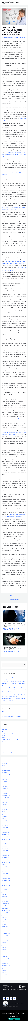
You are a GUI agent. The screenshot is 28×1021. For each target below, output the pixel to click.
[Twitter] (7, 998)
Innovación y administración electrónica (12, 37)
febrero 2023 (5, 827)
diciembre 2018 (5, 931)
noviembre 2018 (6, 933)
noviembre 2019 (6, 905)
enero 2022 (5, 853)
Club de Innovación (7, 748)
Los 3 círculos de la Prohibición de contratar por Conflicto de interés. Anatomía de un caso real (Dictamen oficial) (14, 689)
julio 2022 (4, 843)
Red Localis (4, 729)
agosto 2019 (5, 912)
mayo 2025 (4, 784)
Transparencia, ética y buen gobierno (11, 716)
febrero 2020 (5, 901)
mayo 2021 (4, 866)
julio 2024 (4, 802)
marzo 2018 (5, 951)
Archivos (5, 760)
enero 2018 (4, 956)
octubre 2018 (5, 935)
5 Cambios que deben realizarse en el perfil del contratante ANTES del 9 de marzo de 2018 (14, 154)
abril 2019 (4, 921)
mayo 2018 (4, 947)
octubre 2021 (5, 859)
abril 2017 (4, 977)
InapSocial (4, 743)
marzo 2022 (5, 848)
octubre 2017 (5, 963)
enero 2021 (4, 876)
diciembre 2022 (6, 832)
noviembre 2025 (6, 770)
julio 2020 (4, 889)
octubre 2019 (5, 908)
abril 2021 (4, 869)
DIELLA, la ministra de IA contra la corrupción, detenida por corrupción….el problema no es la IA (13, 683)
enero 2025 (5, 793)
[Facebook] (4, 998)
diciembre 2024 (6, 795)
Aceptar (11, 1018)
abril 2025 (4, 786)
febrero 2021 (5, 873)
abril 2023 (4, 823)
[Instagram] (11, 998)
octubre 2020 (5, 882)
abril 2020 (4, 896)
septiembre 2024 (6, 800)
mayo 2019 (4, 919)
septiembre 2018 (6, 938)
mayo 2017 (4, 974)
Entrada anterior (14, 595)
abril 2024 (4, 804)
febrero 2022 (5, 850)
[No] (26, 1015)
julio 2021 (4, 864)
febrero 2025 (5, 790)
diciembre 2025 (6, 767)
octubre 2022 (5, 836)
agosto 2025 (5, 777)
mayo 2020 (4, 894)
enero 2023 (5, 830)
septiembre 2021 (6, 862)
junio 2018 (4, 944)
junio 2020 (4, 892)
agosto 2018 (5, 940)
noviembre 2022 (6, 834)
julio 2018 (4, 942)
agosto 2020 (5, 887)
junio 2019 (4, 917)
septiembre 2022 (6, 839)
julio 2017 (4, 970)
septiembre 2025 (6, 774)
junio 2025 (4, 781)
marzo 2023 (5, 825)
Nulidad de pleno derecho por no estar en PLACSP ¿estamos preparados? (14, 172)
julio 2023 (4, 816)
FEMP (3, 735)
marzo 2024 (5, 807)
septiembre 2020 (6, 885)
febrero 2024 (5, 809)
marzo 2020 (5, 899)
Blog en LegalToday (7, 752)
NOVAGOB (4, 746)
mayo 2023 (4, 820)
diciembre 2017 (5, 958)
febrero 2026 (5, 763)
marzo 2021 (5, 871)
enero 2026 (5, 765)
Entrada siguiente (14, 599)
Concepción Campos (10, 2)
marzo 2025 (5, 788)
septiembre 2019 (6, 910)
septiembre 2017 (6, 965)
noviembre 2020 (6, 880)
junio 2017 (4, 972)
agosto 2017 (5, 967)
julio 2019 (4, 915)
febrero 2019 (5, 926)
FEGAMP (4, 737)
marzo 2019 (5, 924)
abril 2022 (4, 846)
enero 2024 (5, 811)
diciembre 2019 (5, 903)
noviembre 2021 (6, 857)
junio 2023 (4, 818)
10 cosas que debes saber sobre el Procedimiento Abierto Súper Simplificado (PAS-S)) (14, 269)
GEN (3, 731)
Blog (4, 628)
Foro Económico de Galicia (8, 733)
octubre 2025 (5, 772)
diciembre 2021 (5, 855)
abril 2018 (4, 949)
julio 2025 (4, 779)
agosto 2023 (5, 813)
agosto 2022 (5, 841)
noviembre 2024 (6, 797)
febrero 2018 (5, 954)
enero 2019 (4, 928)
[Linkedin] (14, 998)
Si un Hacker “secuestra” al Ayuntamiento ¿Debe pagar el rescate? (14, 625)
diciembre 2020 (6, 878)
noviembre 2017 (6, 961)
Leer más (17, 1018)
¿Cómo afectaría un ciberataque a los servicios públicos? (12, 648)
